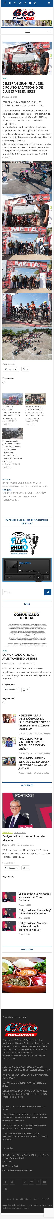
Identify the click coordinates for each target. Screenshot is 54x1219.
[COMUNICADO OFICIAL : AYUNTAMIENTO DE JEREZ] (27, 628)
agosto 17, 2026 (9, 845)
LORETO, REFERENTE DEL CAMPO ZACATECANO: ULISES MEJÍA (25, 1076)
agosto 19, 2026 (9, 663)
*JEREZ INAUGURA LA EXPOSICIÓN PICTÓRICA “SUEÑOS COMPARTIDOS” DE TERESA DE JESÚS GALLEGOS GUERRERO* (34, 722)
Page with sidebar (22, 1199)
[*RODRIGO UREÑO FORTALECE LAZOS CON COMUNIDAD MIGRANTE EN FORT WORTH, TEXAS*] (35, 399)
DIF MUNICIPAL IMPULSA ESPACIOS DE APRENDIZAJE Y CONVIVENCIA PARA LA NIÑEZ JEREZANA (34, 763)
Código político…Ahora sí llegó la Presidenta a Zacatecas (35, 911)
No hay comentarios (26, 663)
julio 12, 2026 (25, 918)
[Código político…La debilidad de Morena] (27, 810)
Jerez (4, 78)
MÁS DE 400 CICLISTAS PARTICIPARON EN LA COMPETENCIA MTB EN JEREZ (11, 412)
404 (35, 1199)
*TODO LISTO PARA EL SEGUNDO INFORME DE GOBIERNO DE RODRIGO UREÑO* (32, 743)
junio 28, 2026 (25, 934)
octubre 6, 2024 (10, 97)
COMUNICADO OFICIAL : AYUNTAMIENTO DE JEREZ (19, 657)
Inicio (9, 1199)
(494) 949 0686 (11, 1165)
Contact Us (45, 1199)
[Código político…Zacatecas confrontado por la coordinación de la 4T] (9, 926)
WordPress (47, 1205)
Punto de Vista (20, 832)
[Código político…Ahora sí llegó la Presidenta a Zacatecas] (9, 913)
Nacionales (7, 832)
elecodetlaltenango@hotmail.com (17, 1170)
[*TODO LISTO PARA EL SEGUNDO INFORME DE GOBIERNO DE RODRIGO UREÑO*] (9, 742)
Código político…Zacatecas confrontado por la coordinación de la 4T (33, 926)
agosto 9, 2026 (25, 905)
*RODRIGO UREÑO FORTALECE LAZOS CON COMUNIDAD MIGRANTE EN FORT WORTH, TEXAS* (35, 412)
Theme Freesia (36, 1205)
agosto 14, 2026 (26, 773)
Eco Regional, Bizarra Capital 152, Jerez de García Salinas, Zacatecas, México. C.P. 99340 (25, 1158)
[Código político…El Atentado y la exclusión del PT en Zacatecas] (9, 897)
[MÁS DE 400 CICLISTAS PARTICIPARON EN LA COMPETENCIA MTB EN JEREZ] (12, 399)
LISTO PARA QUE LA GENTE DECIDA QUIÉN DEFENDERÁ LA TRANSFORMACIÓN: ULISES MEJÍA (26, 1068)
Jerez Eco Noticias (10, 1205)
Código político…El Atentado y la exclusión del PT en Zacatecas (35, 897)
